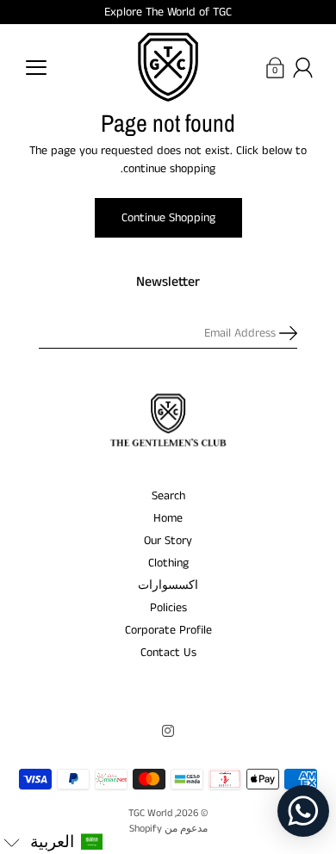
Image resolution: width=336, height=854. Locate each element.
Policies (168, 607)
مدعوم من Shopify (168, 828)
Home (168, 518)
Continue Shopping (168, 217)
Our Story (168, 540)
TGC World (150, 813)
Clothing (168, 563)
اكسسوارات (168, 585)
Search (168, 495)
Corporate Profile (168, 630)
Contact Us (168, 652)
